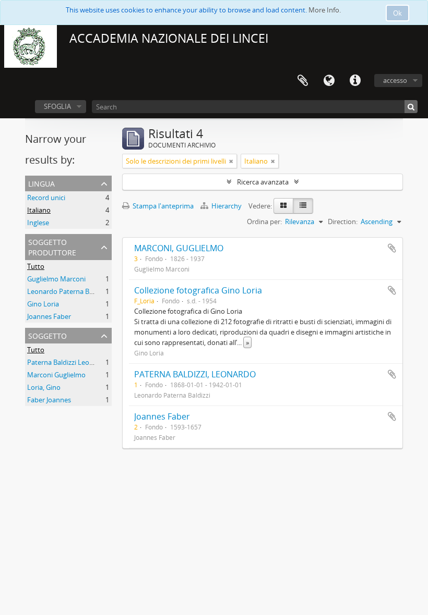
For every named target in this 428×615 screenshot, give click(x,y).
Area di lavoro (303, 81)
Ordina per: (264, 221)
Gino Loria (43, 304)
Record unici (46, 197)
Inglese (38, 222)
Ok (397, 13)
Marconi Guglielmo (56, 374)
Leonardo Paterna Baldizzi (67, 291)
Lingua (329, 81)
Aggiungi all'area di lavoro (392, 248)
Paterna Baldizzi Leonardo (67, 362)
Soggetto (47, 335)
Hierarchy (226, 206)
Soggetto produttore (52, 246)
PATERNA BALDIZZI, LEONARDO (195, 374)
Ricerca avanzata (263, 182)
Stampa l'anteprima (162, 206)
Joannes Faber (49, 316)
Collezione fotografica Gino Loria (198, 290)
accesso (395, 80)
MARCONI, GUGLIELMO (178, 248)
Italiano (39, 210)
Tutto (35, 266)
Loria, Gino (44, 387)
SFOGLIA (57, 106)
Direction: (343, 221)
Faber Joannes (49, 399)
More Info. (324, 10)
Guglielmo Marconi (56, 279)
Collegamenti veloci (355, 81)
